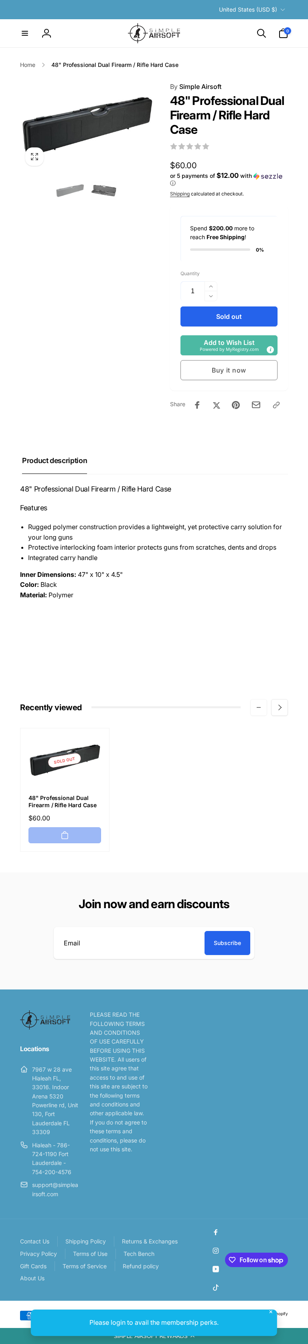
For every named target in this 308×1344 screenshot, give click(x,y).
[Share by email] (256, 405)
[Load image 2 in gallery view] (104, 190)
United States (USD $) (248, 9)
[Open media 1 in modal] (87, 126)
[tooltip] (270, 349)
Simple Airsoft (195, 87)
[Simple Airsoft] (45, 1027)
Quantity (190, 273)
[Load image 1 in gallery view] (70, 190)
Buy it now (229, 370)
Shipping (180, 194)
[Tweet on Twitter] (217, 405)
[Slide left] (258, 707)
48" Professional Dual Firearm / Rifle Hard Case (62, 801)
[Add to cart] (64, 835)
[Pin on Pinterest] (236, 405)
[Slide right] (279, 707)
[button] (154, 1336)
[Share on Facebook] (197, 405)
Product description (54, 460)
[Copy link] (276, 405)
